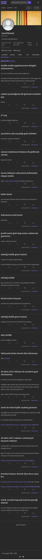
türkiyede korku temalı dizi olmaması (19, 353)
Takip (20, 55)
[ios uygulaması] (23, 557)
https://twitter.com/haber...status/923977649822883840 (20, 487)
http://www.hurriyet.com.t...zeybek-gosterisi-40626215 (20, 425)
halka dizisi (6, 194)
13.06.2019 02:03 (25, 208)
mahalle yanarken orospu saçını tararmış (15, 482)
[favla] (24, 84)
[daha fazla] (38, 2)
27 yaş (4, 115)
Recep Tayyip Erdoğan (12, 181)
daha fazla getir (21, 525)
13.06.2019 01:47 (25, 247)
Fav (27, 55)
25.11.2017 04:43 (25, 291)
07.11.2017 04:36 (25, 309)
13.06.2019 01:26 (25, 270)
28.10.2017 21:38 (25, 466)
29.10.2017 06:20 (25, 364)
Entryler (5, 55)
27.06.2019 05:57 (25, 126)
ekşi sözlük (6, 335)
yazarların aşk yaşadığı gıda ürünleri (18, 133)
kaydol (37, 8)
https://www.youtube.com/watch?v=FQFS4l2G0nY (17, 460)
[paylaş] (33, 84)
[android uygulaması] (21, 557)
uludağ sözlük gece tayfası (14, 254)
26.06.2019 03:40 (25, 145)
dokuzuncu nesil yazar (12, 214)
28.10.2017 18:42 (25, 493)
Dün (15, 8)
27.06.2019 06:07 (25, 108)
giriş (28, 8)
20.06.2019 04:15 (25, 187)
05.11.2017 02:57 (25, 346)
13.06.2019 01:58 (25, 226)
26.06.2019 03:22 (25, 166)
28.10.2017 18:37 (25, 516)
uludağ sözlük (7, 277)
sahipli (7, 358)
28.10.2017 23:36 (25, 431)
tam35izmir (34, 87)
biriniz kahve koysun (11, 298)
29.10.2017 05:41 (25, 400)
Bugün (3, 8)
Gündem (10, 8)
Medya (12, 55)
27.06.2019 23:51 (25, 87)
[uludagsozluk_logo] (4, 2)
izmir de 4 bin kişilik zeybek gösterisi (19, 407)
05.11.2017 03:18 (25, 328)
